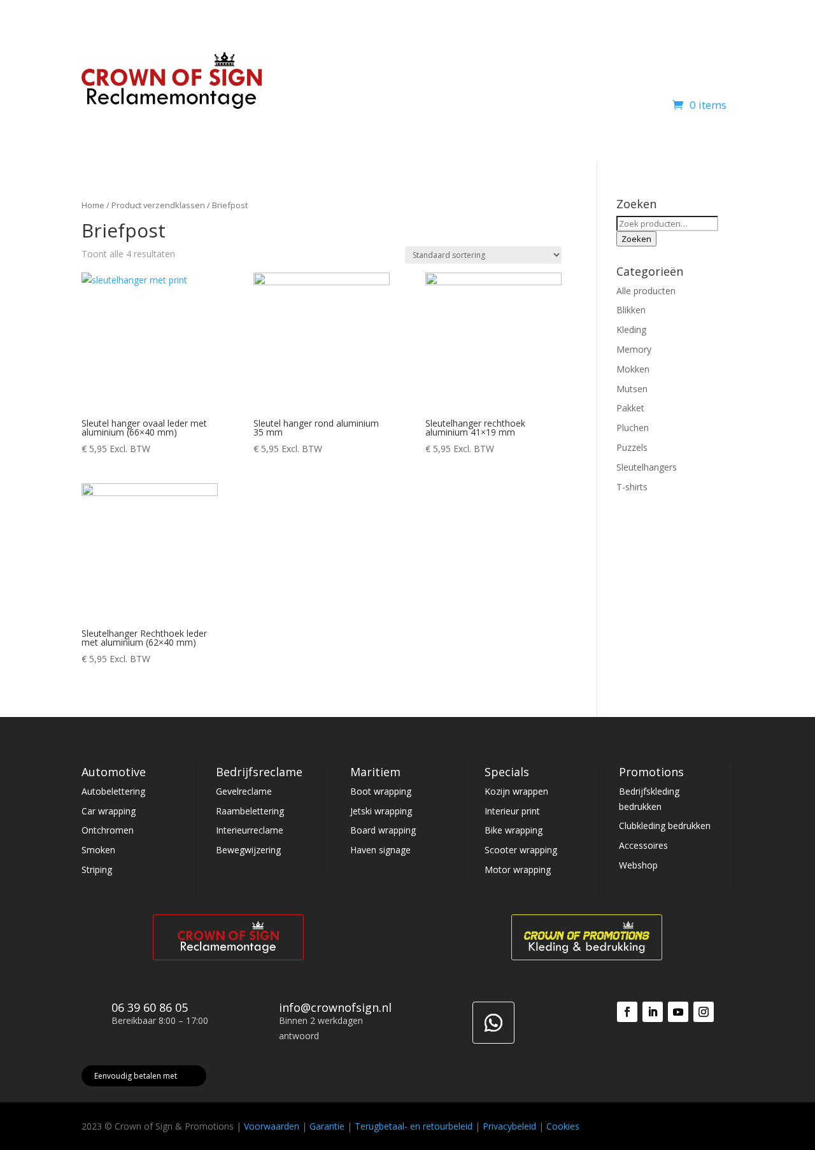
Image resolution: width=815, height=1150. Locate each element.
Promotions (483, 73)
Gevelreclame (244, 791)
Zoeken (636, 239)
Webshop (602, 73)
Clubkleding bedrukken (665, 826)
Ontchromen (108, 830)
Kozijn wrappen (516, 791)
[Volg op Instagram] (703, 1012)
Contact (717, 73)
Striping (97, 869)
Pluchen (632, 428)
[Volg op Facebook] (627, 1012)
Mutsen (632, 389)
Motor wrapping (518, 869)
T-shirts (632, 487)
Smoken (98, 850)
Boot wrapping (380, 791)
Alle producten (646, 291)
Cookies (562, 1126)
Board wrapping (383, 830)
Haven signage (380, 850)
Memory (633, 349)
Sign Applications (397, 73)
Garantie (326, 1126)
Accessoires (643, 845)
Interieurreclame (249, 830)
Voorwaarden (271, 1126)
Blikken (631, 310)
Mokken (632, 369)
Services (552, 73)
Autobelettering (113, 791)
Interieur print (512, 811)
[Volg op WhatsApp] (493, 1023)
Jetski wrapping (381, 811)
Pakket (630, 408)
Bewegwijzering (248, 850)
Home (336, 73)
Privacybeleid (509, 1126)
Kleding (631, 329)
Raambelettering (250, 811)
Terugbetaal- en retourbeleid (413, 1126)
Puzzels (632, 447)
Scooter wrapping (521, 850)
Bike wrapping (513, 830)
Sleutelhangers (646, 467)
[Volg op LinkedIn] (652, 1012)
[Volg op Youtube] (678, 1012)
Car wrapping (109, 811)
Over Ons (654, 73)
